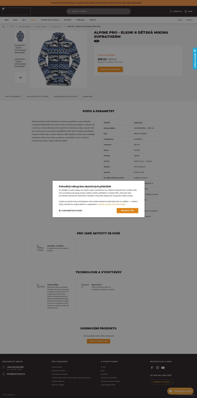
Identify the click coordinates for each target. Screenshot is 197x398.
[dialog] (99, 199)
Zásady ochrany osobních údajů (111, 204)
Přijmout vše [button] (127, 211)
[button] (70, 210)
